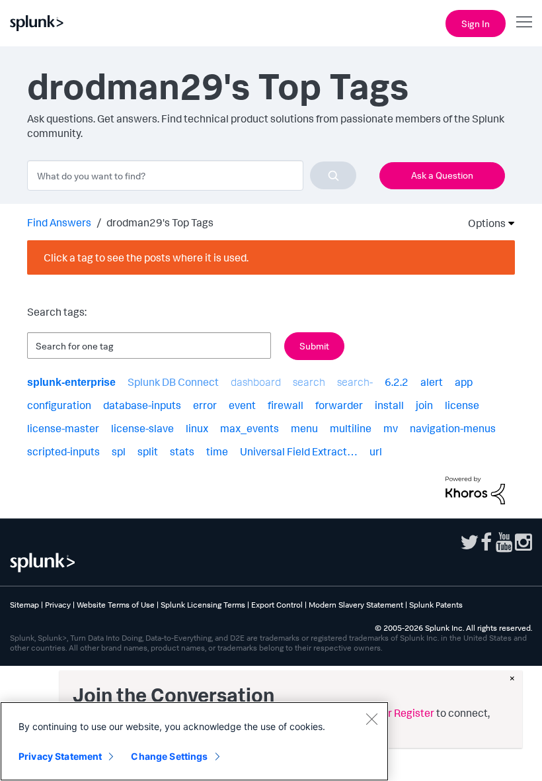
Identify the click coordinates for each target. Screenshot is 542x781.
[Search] (333, 175)
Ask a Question (442, 175)
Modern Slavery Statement (356, 605)
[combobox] (191, 175)
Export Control (277, 605)
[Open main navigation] (524, 22)
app (464, 382)
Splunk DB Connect (173, 382)
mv (390, 428)
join (424, 405)
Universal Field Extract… (299, 451)
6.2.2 (396, 382)
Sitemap (24, 605)
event (242, 405)
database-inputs (142, 405)
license (462, 405)
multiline (350, 428)
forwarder (339, 405)
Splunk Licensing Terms (203, 605)
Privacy (58, 605)
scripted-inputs (63, 451)
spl (119, 451)
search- (355, 382)
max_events (249, 428)
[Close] (371, 718)
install (389, 405)
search (309, 382)
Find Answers (59, 222)
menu (304, 428)
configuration (59, 405)
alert (431, 382)
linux (197, 428)
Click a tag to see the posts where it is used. (146, 257)
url (375, 451)
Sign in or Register (391, 712)
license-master (63, 428)
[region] (194, 741)
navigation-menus (453, 428)
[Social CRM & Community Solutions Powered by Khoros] (475, 489)
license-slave (142, 428)
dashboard (256, 382)
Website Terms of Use (116, 605)
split (147, 451)
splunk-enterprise (71, 382)
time (217, 451)
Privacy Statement (60, 756)
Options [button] (482, 223)
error (205, 405)
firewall (285, 405)
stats (182, 451)
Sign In (475, 23)
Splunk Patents (436, 605)
